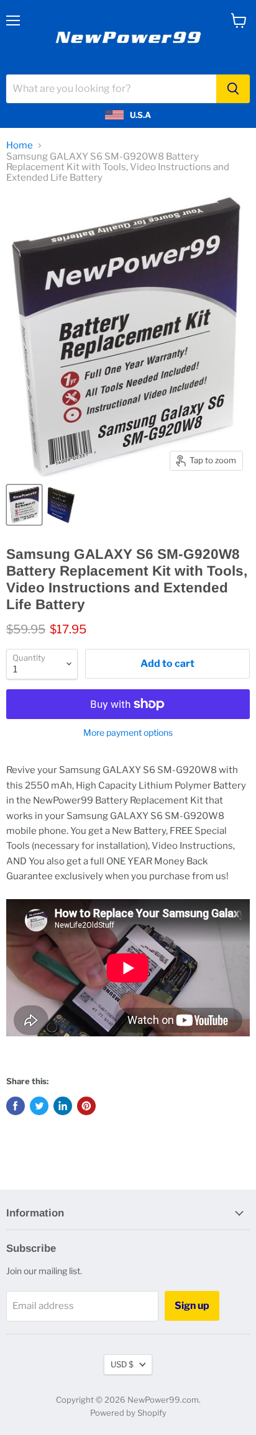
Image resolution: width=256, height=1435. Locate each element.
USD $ (122, 1364)
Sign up (192, 1305)
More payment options (128, 733)
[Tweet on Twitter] (39, 1106)
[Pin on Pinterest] (86, 1106)
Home (19, 145)
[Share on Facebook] (15, 1106)
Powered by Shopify (128, 1413)
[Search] (233, 89)
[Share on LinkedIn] (62, 1106)
